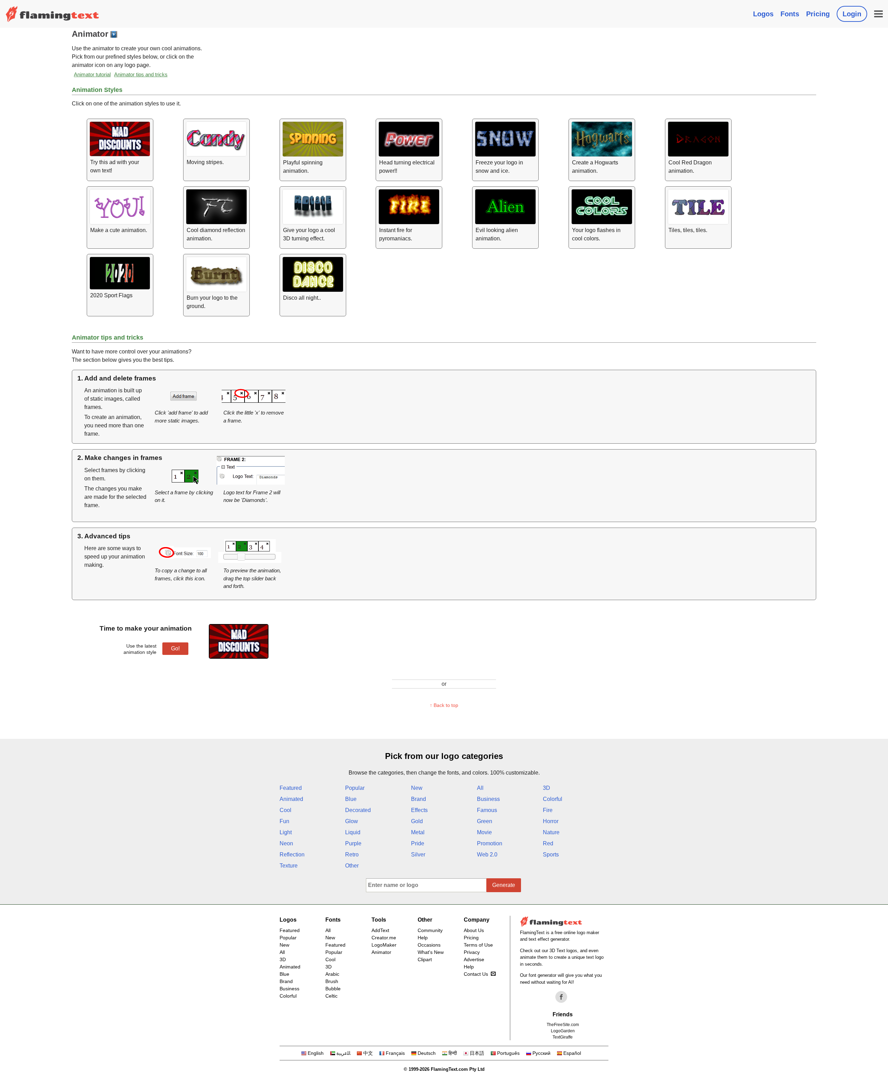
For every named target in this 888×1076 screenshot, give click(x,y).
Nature (551, 832)
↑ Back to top (444, 705)
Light (286, 832)
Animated (291, 799)
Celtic (331, 996)
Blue (351, 799)
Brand (418, 799)
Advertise (474, 959)
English (316, 1053)
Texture (289, 866)
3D (546, 788)
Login (852, 14)
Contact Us (476, 974)
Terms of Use (478, 945)
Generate (503, 885)
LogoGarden (563, 1030)
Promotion (489, 843)
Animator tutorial (92, 74)
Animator (381, 952)
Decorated (358, 810)
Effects (419, 810)
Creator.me (384, 937)
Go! (175, 648)
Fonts (789, 14)
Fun (284, 821)
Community (430, 930)
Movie (484, 832)
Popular (355, 788)
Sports (551, 854)
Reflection (292, 854)
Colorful (552, 799)
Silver (418, 854)
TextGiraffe (563, 1037)
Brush (331, 981)
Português (508, 1053)
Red (548, 843)
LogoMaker (384, 945)
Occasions (429, 945)
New (416, 788)
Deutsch (427, 1053)
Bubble (333, 988)
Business (488, 799)
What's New (431, 952)
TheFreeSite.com (563, 1024)
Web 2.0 (487, 854)
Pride (417, 843)
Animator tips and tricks (141, 74)
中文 (368, 1053)
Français (395, 1053)
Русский (541, 1053)
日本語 (477, 1053)
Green (484, 821)
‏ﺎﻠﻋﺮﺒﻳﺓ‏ (343, 1053)
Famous (487, 810)
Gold (417, 821)
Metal (418, 832)
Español (572, 1053)
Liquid (352, 832)
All (480, 788)
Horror (550, 821)
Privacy (472, 952)
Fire (548, 810)
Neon (286, 843)
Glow (351, 821)
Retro (352, 854)
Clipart (425, 959)
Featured (291, 788)
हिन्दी (453, 1053)
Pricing (818, 14)
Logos (763, 14)
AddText (380, 930)
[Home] (52, 14)
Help (423, 937)
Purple (353, 843)
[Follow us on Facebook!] (561, 997)
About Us (474, 930)
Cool (285, 810)
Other (352, 866)
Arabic (332, 974)
